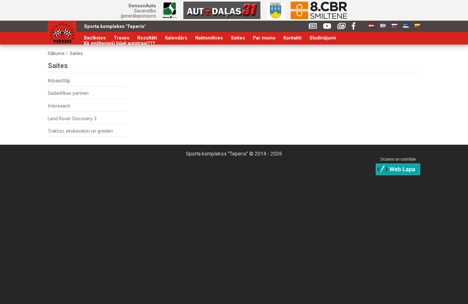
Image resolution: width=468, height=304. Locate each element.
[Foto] (341, 26)
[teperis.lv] (62, 33)
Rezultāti (147, 38)
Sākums (56, 53)
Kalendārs (176, 38)
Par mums (264, 38)
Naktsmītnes (209, 38)
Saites (238, 38)
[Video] (327, 26)
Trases (121, 38)
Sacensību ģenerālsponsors (138, 10)
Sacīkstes (95, 38)
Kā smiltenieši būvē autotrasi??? (119, 43)
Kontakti (292, 38)
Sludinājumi (322, 38)
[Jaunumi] (313, 26)
